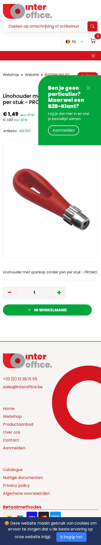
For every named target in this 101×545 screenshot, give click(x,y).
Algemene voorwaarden (26, 493)
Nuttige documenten (23, 477)
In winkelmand (50, 310)
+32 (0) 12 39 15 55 (20, 379)
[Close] (88, 88)
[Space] (27, 360)
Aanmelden (63, 130)
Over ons (11, 432)
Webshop (11, 74)
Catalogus (13, 470)
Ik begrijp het (71, 536)
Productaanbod (18, 424)
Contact (11, 440)
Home (8, 408)
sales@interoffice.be (23, 387)
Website (32, 74)
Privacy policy (16, 485)
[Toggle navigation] (93, 56)
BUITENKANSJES (57, 74)
